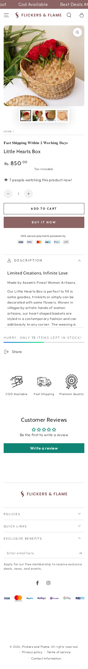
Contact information (46, 658)
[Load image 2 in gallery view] (38, 115)
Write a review (44, 448)
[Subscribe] (81, 553)
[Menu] (6, 15)
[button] (69, 15)
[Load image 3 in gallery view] (50, 115)
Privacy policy (32, 652)
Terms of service (59, 652)
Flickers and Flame (35, 646)
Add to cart (44, 208)
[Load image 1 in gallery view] (25, 115)
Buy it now (44, 222)
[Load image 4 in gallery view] (62, 115)
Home (8, 131)
